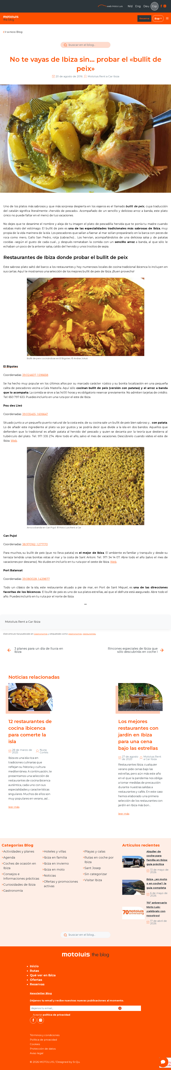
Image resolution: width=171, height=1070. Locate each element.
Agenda (9, 857)
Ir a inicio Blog (13, 31)
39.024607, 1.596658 (35, 375)
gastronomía (75, 634)
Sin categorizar (95, 874)
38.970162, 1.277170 (35, 544)
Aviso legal (36, 1053)
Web (14, 440)
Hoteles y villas (55, 851)
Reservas (37, 984)
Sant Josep (92, 868)
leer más (13, 807)
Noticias (50, 875)
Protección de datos (43, 1048)
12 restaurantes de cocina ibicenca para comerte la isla (30, 731)
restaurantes (89, 634)
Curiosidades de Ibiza (19, 884)
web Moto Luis (114, 6)
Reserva (144, 18)
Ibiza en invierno (56, 863)
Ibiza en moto (54, 869)
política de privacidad (56, 1014)
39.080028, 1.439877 (36, 579)
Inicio (34, 966)
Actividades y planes (18, 851)
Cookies (35, 1044)
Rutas (34, 971)
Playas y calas (94, 851)
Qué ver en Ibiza (43, 975)
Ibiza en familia (55, 857)
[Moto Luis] (10, 18)
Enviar (65, 48)
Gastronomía (40, 634)
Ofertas (36, 980)
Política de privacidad (43, 1039)
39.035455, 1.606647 (35, 414)
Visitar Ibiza (93, 880)
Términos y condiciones (44, 1035)
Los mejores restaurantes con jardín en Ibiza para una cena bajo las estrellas (138, 735)
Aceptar (51, 1014)
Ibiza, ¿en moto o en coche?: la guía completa (156, 883)
